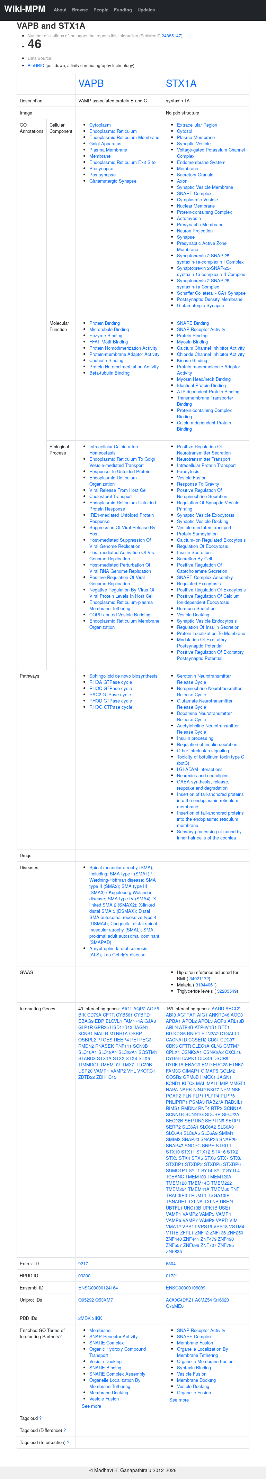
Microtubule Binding (109, 329)
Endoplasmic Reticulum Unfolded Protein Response (122, 505)
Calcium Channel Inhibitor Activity (211, 348)
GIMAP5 (209, 1070)
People (101, 9)
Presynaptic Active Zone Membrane (202, 246)
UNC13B (192, 1207)
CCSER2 (197, 1039)
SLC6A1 (190, 1126)
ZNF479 (208, 1238)
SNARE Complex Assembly (205, 577)
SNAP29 (228, 1139)
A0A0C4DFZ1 (180, 1299)
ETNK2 (236, 1064)
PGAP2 (173, 1095)
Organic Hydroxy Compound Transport (117, 1351)
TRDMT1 (197, 1195)
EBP (99, 1021)
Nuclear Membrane (196, 205)
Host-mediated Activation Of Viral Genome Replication (123, 555)
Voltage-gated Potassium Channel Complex (211, 152)
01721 (172, 1275)
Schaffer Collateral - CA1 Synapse (211, 293)
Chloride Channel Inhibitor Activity (211, 354)
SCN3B (140, 1045)
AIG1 (127, 1008)
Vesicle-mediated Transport (204, 527)
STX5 (144, 1058)
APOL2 (189, 1021)
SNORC (193, 1145)
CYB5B (173, 1058)
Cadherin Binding (106, 360)
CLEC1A (201, 1045)
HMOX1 (208, 1077)
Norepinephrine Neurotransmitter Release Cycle (209, 691)
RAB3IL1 (234, 1102)
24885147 (171, 35)
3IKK (97, 1318)
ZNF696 (191, 1245)
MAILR (101, 1033)
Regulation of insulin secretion (207, 744)
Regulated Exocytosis (199, 583)
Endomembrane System (201, 162)
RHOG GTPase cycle (110, 707)
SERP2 (173, 1126)
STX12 (203, 1151)
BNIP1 (193, 1033)
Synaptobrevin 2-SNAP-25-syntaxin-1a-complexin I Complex (210, 258)
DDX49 (205, 1058)
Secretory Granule (195, 174)
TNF (235, 1189)
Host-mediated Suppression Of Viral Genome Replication (120, 542)
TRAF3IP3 (176, 1195)
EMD (207, 1064)
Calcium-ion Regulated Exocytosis (211, 539)
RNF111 (123, 1045)
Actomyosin (189, 218)
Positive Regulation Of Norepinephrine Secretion (202, 493)
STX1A (181, 83)
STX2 (118, 1058)
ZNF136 (218, 1232)
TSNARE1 (176, 1201)
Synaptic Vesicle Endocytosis (207, 620)
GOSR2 (173, 1077)
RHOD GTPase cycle (110, 700)
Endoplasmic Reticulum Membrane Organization (124, 623)
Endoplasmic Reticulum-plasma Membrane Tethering (121, 605)
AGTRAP (186, 1014)
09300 (84, 1275)
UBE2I (226, 1201)
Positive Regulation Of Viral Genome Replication (117, 580)
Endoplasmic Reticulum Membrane (124, 137)
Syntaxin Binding (194, 1367)
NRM (225, 1089)
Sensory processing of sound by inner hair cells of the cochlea (209, 834)
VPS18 (220, 1226)
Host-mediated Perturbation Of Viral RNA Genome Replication (120, 567)
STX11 (188, 1151)
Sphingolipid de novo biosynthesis (123, 675)
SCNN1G (194, 1114)
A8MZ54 (203, 1299)
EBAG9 (86, 1021)
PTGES (105, 1039)
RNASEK (104, 1045)
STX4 (131, 1058)
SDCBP (213, 1114)
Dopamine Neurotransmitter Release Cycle (204, 716)
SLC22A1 (127, 1052)
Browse (80, 9)
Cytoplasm (100, 124)
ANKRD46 (219, 1014)
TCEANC (175, 1176)
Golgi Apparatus (105, 143)
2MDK (84, 1318)
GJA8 (150, 1021)
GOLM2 (227, 1070)
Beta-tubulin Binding (109, 372)
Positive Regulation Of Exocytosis (211, 589)
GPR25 (101, 1027)
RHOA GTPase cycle (110, 682)
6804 (171, 1263)
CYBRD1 (143, 1014)
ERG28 (220, 1064)
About (60, 9)
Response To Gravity (198, 483)
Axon (182, 180)
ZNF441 (191, 1238)
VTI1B (172, 1232)
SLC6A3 (226, 1126)
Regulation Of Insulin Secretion (208, 627)
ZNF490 (226, 1238)
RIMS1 (173, 1108)
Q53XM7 (104, 1299)
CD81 (213, 1039)
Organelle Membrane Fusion (205, 1361)
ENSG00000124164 (98, 1287)
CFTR (109, 1014)
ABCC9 (232, 1008)
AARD (218, 1008)
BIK (82, 1014)
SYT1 (194, 1170)
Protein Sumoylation (197, 533)
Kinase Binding (192, 360)
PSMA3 (197, 1102)
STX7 (223, 1158)
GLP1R (85, 1027)
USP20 (85, 1070)
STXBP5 (213, 1164)
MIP (224, 1083)
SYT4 (206, 1170)
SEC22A (230, 1114)
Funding (123, 9)
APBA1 (173, 1021)
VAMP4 (223, 1214)
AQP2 (139, 1008)
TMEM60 (220, 1189)
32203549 (227, 990)
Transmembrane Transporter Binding (205, 400)
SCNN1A (233, 1108)
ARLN (172, 1027)
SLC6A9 (209, 1133)
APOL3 (205, 1021)
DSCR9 (220, 1058)
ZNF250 (235, 1232)
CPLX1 (173, 1052)
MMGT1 (238, 1083)
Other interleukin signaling (203, 750)
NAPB (185, 1089)
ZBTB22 (86, 1077)
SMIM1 (226, 1133)
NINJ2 (199, 1089)
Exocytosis (188, 471)
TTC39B (144, 1064)
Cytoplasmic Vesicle (197, 199)
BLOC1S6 (176, 1033)
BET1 (224, 1027)
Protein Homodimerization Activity (123, 348)
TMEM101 (110, 1064)
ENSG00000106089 (185, 1287)
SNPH (208, 1145)
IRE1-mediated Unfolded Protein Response (121, 518)
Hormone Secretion (196, 608)
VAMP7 (190, 1220)
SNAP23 (190, 1139)
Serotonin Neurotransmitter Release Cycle (204, 678)
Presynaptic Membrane (200, 224)
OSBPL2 (87, 1039)
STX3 (171, 1158)
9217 (83, 1263)
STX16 (218, 1151)
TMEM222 (221, 1182)
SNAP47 (174, 1145)
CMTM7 (231, 1045)
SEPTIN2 (194, 1120)
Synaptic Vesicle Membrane (205, 187)
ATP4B (186, 1027)
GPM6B (191, 1077)
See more (91, 1406)
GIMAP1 (191, 1070)
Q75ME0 (175, 1306)
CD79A (94, 1014)
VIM (233, 1220)
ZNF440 (174, 1238)
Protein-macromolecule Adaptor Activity (208, 369)
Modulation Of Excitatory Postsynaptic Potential (202, 642)
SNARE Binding (193, 323)
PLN (187, 1095)
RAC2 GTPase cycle (110, 694)
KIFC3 (188, 1083)
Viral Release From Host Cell (118, 490)
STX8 (235, 1158)
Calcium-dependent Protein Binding (204, 425)
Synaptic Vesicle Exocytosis (205, 515)
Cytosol (184, 131)
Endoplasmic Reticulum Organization (113, 480)
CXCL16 (233, 1052)
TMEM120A (219, 1176)
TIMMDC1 (88, 1064)
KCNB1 (85, 1033)
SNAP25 (209, 1139)
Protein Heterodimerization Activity (124, 366)
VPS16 (205, 1226)
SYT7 (219, 1170)
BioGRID (36, 65)
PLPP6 (228, 1095)
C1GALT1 (229, 1033)
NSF (236, 1089)
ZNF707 (208, 1245)
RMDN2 (86, 1045)
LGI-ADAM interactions (200, 769)
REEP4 (121, 1039)
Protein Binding (104, 323)
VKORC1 (146, 1070)
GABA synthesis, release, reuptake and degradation (203, 784)
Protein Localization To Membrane (211, 633)
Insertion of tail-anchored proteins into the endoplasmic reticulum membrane (210, 800)
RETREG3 (140, 1039)
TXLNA (195, 1201)
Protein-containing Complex (204, 212)
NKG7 (213, 1089)
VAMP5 (173, 1220)
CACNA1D (176, 1039)
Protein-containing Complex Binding (204, 413)
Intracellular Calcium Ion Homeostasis (113, 449)
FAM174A (133, 1021)
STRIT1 (223, 1145)
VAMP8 (206, 1220)
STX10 (173, 1151)
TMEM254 (176, 1189)
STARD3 (87, 1058)
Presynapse (101, 168)
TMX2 (128, 1064)
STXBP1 (175, 1164)
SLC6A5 (192, 1133)
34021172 (199, 978)
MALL (213, 1083)
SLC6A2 (208, 1126)
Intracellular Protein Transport (206, 465)
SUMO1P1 (176, 1170)
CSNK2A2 (213, 1052)
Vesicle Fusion (191, 477)
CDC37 (227, 1039)
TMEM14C (199, 1182)
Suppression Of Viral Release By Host (122, 530)
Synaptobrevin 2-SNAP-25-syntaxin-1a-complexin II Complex (211, 271)
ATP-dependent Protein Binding (208, 391)
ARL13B (236, 1021)
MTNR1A (118, 1033)
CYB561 (124, 1014)
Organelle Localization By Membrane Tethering (115, 1383)
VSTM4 (236, 1226)
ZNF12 (202, 1232)
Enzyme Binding (105, 335)
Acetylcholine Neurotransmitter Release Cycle (208, 728)
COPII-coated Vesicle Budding (119, 614)
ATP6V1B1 (206, 1027)
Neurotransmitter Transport (203, 459)
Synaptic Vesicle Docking (202, 521)
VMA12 (173, 1226)
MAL (200, 1083)
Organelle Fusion (194, 1392)
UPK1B (210, 1207)
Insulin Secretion (194, 552)
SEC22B (174, 1120)
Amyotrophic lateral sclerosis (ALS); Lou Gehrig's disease (118, 951)
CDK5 (172, 1045)
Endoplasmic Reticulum (113, 131)
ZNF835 (174, 1251)
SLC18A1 (107, 1052)
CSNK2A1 (191, 1052)
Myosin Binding (192, 341)
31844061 (205, 984)
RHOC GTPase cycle (110, 688)
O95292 (86, 1299)
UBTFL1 (174, 1207)
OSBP (135, 1033)
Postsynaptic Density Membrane (209, 299)
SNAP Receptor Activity (201, 329)
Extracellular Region (197, 124)
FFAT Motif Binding (108, 341)
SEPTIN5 (214, 1120)
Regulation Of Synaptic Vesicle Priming (208, 505)
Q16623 (221, 1299)
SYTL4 (233, 1170)
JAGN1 (141, 1027)
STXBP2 (194, 1164)
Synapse (186, 236)
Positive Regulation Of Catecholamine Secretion (202, 567)
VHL (131, 1070)
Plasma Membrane (108, 149)
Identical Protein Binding (201, 385)
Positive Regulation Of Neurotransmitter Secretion (204, 449)
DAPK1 (189, 1058)
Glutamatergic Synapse (112, 180)
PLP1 (198, 1095)
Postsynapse (102, 174)
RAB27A (214, 1102)
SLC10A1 (87, 1052)
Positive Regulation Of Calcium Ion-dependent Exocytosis (208, 598)
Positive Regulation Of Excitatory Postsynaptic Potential (210, 655)
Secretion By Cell (194, 558)
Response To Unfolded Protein (119, 471)
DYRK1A (175, 1064)
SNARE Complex (194, 193)
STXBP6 (232, 1164)
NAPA (172, 1089)
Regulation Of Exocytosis (202, 546)
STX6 (210, 1158)
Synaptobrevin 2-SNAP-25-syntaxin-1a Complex (204, 283)
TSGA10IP (219, 1195)
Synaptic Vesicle (194, 143)
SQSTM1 (148, 1052)
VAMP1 (101, 1070)
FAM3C (173, 1070)
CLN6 (216, 1045)
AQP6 (153, 1008)
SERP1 (232, 1120)
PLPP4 (212, 1095)
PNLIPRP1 (177, 1102)
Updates (146, 9)
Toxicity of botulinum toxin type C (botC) (210, 759)
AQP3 (220, 1021)
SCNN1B (175, 1114)
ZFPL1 (187, 1232)
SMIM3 (173, 1139)
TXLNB (211, 1201)
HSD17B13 (121, 1027)
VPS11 (189, 1226)
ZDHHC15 (106, 1077)
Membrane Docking (108, 1392)
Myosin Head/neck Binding (204, 379)
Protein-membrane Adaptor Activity (124, 354)
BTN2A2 (210, 1033)
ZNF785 (226, 1245)
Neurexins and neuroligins (203, 775)
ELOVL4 (114, 1021)
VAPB (91, 83)
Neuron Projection (195, 230)
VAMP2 (118, 1070)
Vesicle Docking (193, 614)
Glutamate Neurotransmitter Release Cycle (204, 703)
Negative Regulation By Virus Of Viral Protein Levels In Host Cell (121, 592)
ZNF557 (174, 1245)
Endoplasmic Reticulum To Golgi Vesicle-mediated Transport (122, 462)
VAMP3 (206, 1214)
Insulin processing (195, 738)
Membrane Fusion (195, 1342)
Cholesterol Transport (110, 496)
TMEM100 (195, 1176)
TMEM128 (176, 1182)
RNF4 (204, 1108)
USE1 (225, 1207)
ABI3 (171, 1014)
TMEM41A (199, 1189)
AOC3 (237, 1014)
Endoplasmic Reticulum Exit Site (122, 162)
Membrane (99, 156)
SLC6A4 (174, 1133)
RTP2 (216, 1108)
